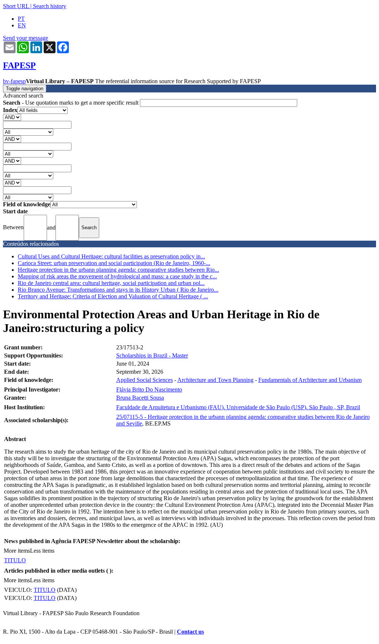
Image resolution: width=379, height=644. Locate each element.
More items (17, 551)
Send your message (25, 38)
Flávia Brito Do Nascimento (149, 389)
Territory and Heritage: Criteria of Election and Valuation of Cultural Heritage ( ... (113, 296)
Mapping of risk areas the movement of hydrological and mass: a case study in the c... (117, 276)
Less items (42, 551)
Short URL (16, 6)
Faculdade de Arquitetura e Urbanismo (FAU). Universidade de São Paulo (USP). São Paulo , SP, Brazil (238, 407)
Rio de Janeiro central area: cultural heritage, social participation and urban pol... (111, 283)
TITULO (15, 560)
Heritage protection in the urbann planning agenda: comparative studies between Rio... (118, 270)
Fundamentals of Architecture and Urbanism (310, 380)
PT (21, 19)
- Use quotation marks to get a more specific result (71, 102)
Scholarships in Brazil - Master (152, 355)
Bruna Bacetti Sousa (140, 397)
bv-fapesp (14, 81)
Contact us (190, 631)
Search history (49, 6)
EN (22, 25)
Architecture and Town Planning (215, 380)
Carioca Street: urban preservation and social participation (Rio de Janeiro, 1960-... (114, 263)
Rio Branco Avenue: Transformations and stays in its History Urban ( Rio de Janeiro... (118, 290)
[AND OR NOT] (12, 117)
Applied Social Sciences (144, 380)
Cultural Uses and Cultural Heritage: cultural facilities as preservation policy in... (111, 256)
